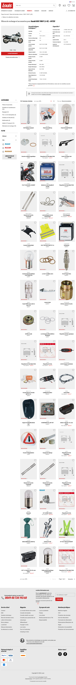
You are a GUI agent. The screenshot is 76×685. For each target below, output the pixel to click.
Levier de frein (47, 302)
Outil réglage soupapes (28, 127)
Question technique (6, 615)
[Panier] (73, 5)
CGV (59, 613)
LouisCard (3, 624)
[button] (72, 1)
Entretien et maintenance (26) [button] (8, 108)
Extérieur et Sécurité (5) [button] (8, 117)
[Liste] (53, 101)
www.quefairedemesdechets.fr (34, 643)
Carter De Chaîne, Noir (66, 156)
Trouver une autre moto (12, 57)
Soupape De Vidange (47, 452)
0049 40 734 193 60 (16, 598)
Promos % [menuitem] (29, 10)
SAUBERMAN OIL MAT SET (47, 422)
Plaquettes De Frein (47, 364)
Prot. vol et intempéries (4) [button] (9, 114)
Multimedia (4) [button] (6, 120)
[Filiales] (59, 5)
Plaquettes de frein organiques (67, 334)
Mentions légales (62, 610)
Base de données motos (7, 617)
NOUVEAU (7, 144)
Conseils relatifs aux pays (27, 615)
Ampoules (28, 513)
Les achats (42, 615)
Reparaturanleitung (47, 127)
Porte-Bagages (66, 215)
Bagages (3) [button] (5, 112)
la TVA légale (40, 677)
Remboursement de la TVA (46, 617)
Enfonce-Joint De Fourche (66, 303)
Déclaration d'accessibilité (65, 627)
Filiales (41, 613)
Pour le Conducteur (25, 629)
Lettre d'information (6, 620)
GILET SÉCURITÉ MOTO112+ (47, 245)
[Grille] (51, 101)
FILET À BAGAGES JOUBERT (28, 185)
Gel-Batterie (66, 245)
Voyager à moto (24, 624)
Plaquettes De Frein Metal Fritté (47, 156)
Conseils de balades (25, 613)
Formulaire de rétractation (65, 620)
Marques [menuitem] (36, 10)
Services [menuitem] (51, 10)
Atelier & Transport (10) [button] (8, 123)
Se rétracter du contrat (7, 629)
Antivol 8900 (66, 392)
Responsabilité (43, 620)
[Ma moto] (64, 5)
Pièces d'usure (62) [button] (7, 104)
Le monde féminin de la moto (27, 610)
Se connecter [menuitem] (71, 10)
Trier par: (59, 101)
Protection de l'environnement (66, 629)
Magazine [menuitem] (43, 10)
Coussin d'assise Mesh (28, 245)
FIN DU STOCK (8, 151)
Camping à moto (24, 631)
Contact (3, 610)
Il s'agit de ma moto (13, 53)
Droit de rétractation (63, 617)
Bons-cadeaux (5, 622)
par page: (36, 101)
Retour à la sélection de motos (10, 17)
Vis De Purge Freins (66, 273)
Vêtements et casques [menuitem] (6, 10)
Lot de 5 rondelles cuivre (47, 273)
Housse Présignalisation (28, 452)
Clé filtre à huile (28, 334)
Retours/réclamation (6, 627)
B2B (2, 613)
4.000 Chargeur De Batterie (66, 364)
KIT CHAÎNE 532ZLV (47, 513)
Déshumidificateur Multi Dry (28, 541)
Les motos (23, 627)
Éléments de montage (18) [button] (9, 126)
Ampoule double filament (66, 127)
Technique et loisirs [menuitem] (19, 10)
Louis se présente (43, 610)
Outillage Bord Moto (47, 392)
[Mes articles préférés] (68, 5)
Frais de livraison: (28, 678)
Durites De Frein (47, 541)
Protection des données (64, 615)
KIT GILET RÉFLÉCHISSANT (66, 541)
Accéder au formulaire (46, 94)
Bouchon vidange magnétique (28, 156)
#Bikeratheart (23, 622)
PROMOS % (8, 147)
